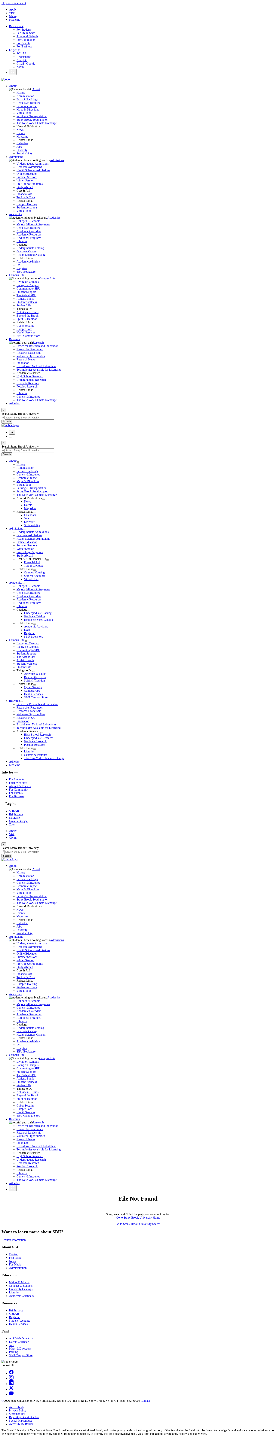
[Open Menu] (10, 437)
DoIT (20, 264)
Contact (13, 1254)
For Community (26, 39)
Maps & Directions (28, 109)
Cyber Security (25, 325)
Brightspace (24, 56)
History (21, 92)
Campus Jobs (24, 329)
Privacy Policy (17, 1410)
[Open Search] (13, 72)
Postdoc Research (27, 386)
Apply (13, 9)
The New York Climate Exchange (37, 123)
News (20, 129)
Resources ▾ (16, 26)
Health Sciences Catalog (31, 254)
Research (14, 339)
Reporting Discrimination (24, 1417)
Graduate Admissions (29, 167)
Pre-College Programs (30, 183)
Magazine (22, 136)
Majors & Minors (19, 1282)
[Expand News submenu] (43, 499)
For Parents (23, 43)
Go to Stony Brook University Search (138, 1224)
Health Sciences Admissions (33, 170)
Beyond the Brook (27, 315)
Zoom (20, 66)
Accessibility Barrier (21, 1424)
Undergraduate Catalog (30, 248)
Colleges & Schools (28, 221)
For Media (15, 1264)
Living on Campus (28, 281)
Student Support (26, 291)
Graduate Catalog (27, 251)
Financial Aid (24, 194)
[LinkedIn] (11, 1383)
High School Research (30, 376)
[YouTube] (11, 1394)
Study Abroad (25, 187)
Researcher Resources (30, 349)
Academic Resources (29, 234)
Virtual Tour (24, 112)
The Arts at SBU (26, 295)
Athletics (14, 403)
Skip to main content (14, 3)
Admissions (16, 156)
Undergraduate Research (31, 379)
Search (7, 421)
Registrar (22, 268)
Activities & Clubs (27, 312)
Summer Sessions (27, 177)
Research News (26, 359)
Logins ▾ (14, 50)
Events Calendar (19, 1341)
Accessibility (16, 1407)
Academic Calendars (29, 231)
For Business (24, 46)
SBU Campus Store (28, 335)
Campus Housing (27, 204)
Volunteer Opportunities (31, 356)
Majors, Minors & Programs (33, 224)
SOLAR (22, 53)
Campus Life (16, 275)
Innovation (23, 362)
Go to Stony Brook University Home (138, 1217)
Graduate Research (28, 383)
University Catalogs (20, 1289)
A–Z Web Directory (21, 1338)
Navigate (22, 60)
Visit (11, 12)
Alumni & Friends (27, 36)
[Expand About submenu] (18, 462)
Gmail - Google (26, 63)
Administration (25, 96)
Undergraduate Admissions (33, 163)
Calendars (22, 143)
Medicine (14, 19)
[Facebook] (11, 1373)
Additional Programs (29, 237)
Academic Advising (28, 261)
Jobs (19, 146)
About (13, 85)
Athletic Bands (25, 298)
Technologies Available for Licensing (39, 369)
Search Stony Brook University (20, 413)
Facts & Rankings (27, 99)
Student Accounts (27, 207)
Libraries (22, 241)
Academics (15, 214)
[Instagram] (11, 1378)
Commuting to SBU (28, 288)
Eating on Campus (27, 285)
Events (21, 133)
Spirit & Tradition (27, 319)
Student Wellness (27, 302)
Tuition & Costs (26, 197)
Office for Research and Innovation (37, 346)
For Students (24, 29)
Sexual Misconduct (20, 1420)
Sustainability (24, 153)
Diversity (22, 150)
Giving (13, 16)
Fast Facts (15, 1257)
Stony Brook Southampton (32, 119)
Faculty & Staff (26, 33)
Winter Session (25, 180)
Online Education (27, 173)
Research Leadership (29, 352)
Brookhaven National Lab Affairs (36, 366)
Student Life (24, 305)
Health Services (26, 332)
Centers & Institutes (28, 102)
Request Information (14, 1239)
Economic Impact (27, 106)
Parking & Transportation (32, 116)
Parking (13, 1351)
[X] (11, 1389)
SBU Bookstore (26, 271)
